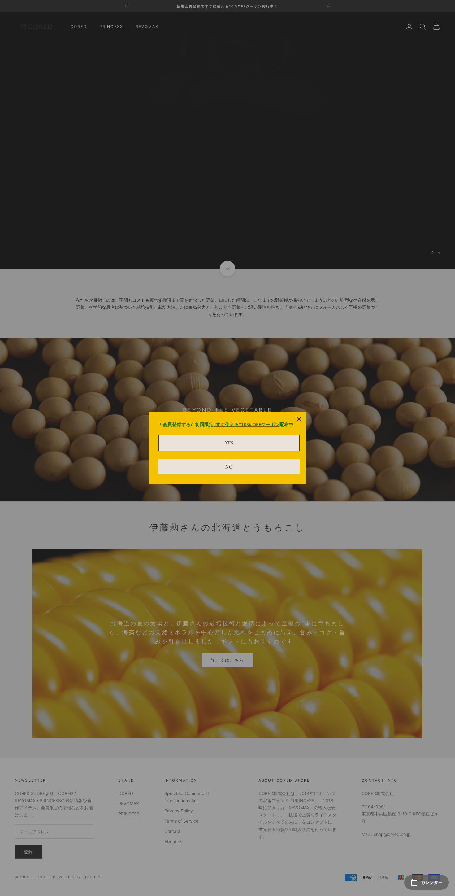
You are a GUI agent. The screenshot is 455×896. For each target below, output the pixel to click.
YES (229, 443)
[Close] (299, 419)
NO (229, 466)
